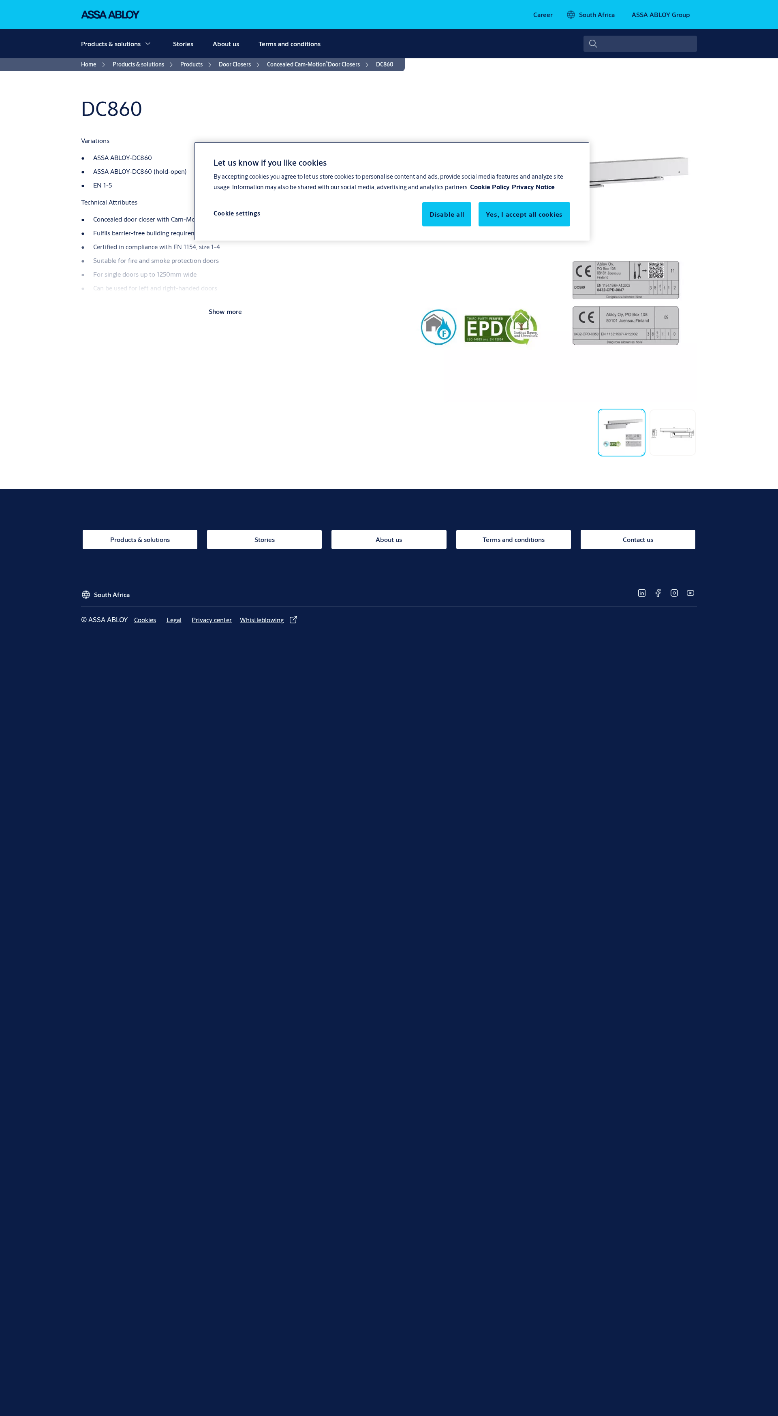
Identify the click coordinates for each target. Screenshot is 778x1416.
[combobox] (640, 44)
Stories (183, 43)
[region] (392, 191)
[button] (148, 44)
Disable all (447, 214)
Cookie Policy (490, 186)
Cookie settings (237, 213)
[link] (543, 14)
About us (226, 43)
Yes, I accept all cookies (524, 214)
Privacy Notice (533, 186)
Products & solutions (111, 43)
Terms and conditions (290, 43)
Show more (225, 311)
